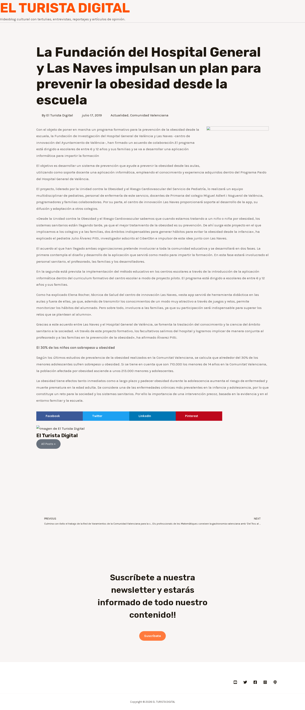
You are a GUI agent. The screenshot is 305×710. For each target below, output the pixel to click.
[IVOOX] (275, 682)
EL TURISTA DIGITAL (65, 8)
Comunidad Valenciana (149, 115)
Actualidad (119, 115)
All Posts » (48, 444)
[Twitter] (245, 682)
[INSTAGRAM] (265, 682)
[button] (59, 416)
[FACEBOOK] (255, 682)
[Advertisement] (152, 482)
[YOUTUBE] (235, 682)
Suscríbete (152, 636)
